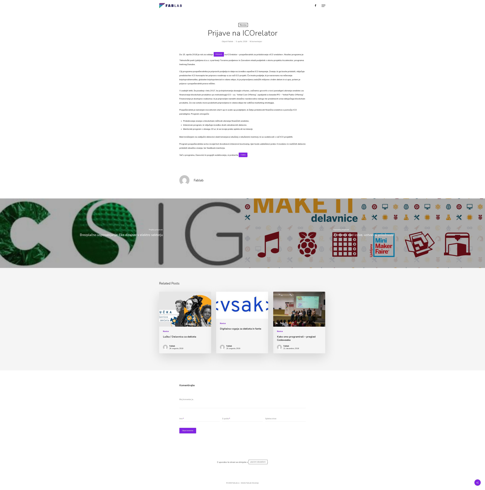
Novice (243, 25)
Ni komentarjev (256, 41)
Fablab (230, 41)
